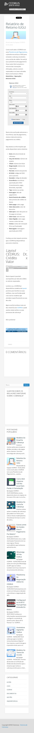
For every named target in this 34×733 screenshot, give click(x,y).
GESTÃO (9, 697)
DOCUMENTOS (11, 693)
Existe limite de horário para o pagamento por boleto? (16, 529)
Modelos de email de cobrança (20, 440)
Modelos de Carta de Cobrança (20, 504)
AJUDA (9, 682)
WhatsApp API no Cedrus (20, 554)
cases (8, 686)
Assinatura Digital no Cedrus (20, 629)
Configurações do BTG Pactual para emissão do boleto (16, 604)
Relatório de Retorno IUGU (16, 25)
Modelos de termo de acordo (20, 652)
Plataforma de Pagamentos (18, 52)
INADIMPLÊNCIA (12, 701)
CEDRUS (19, 308)
